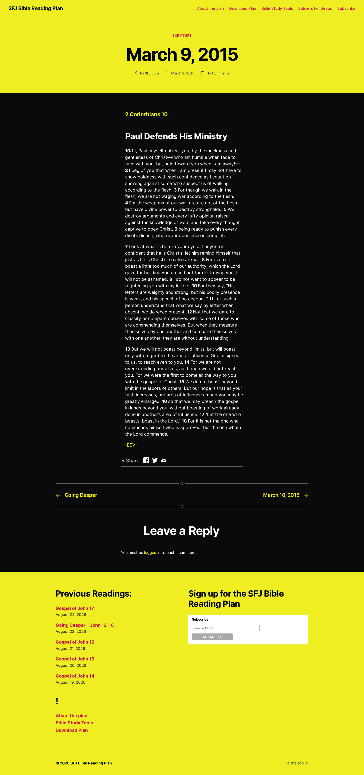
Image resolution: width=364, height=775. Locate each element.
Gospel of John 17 (75, 608)
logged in (152, 552)
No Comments (218, 73)
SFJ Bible (152, 73)
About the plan (210, 8)
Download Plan (242, 8)
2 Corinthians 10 (146, 114)
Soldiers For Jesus (315, 8)
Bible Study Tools (277, 8)
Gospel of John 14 (75, 676)
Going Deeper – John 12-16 (85, 625)
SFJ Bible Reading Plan (35, 8)
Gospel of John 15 (75, 659)
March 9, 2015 (182, 73)
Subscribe (346, 8)
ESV (131, 445)
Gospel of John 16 (75, 642)
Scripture (182, 36)
